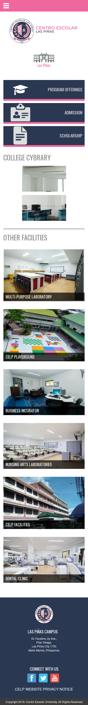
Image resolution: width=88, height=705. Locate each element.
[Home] (44, 30)
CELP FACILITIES (18, 524)
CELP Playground (20, 357)
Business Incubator (22, 411)
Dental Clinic (17, 578)
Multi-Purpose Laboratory (29, 297)
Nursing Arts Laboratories (29, 464)
